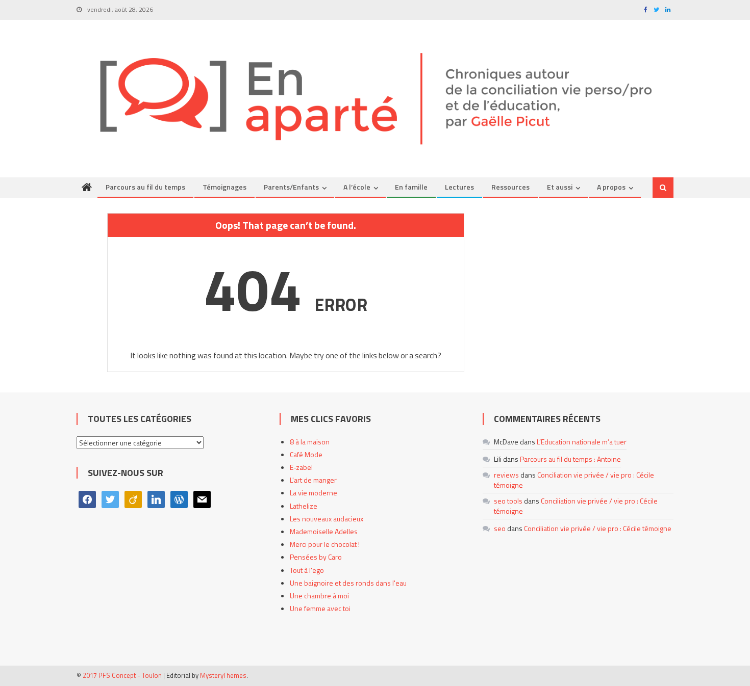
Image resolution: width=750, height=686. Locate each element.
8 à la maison (310, 441)
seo (500, 528)
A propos (611, 186)
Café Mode (306, 454)
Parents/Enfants (291, 186)
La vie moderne (313, 492)
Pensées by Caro (316, 556)
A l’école (356, 186)
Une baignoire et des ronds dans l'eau (348, 582)
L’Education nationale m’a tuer (582, 441)
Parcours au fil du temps (145, 186)
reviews (506, 474)
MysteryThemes (223, 675)
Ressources (510, 186)
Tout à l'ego (307, 570)
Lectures (459, 186)
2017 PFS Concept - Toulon (122, 675)
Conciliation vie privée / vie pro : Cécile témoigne (574, 479)
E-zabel (301, 467)
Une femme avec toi (320, 608)
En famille (411, 186)
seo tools (508, 500)
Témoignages (224, 186)
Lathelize (303, 505)
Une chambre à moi (319, 595)
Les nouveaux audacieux (326, 518)
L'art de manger (313, 479)
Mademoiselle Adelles (324, 531)
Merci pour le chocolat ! (325, 544)
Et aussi (559, 186)
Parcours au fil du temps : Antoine (570, 459)
